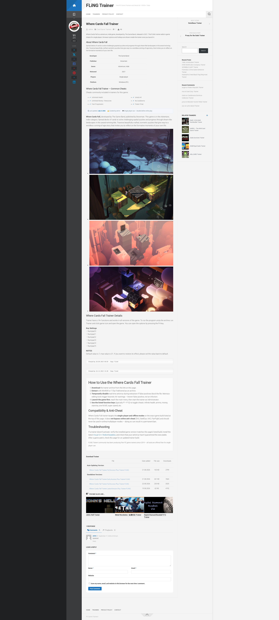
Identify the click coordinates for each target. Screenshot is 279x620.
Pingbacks (110, 530)
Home (88, 14)
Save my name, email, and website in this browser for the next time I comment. (118, 583)
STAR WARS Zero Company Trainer (193, 65)
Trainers (96, 14)
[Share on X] (74, 52)
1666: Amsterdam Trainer (190, 62)
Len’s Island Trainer (193, 106)
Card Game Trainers (104, 29)
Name (90, 568)
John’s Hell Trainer (93, 515)
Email (133, 568)
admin (91, 29)
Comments (94, 530)
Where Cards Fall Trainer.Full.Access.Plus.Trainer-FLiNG (109, 470)
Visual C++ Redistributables (104, 435)
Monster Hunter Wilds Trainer (197, 102)
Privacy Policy (108, 14)
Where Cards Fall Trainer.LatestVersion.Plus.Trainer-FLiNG (110, 489)
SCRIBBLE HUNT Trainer (190, 67)
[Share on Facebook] (74, 62)
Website (91, 575)
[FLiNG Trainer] (74, 5)
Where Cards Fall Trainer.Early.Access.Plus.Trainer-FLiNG (109, 479)
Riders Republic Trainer (195, 87)
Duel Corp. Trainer (192, 91)
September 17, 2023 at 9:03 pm (108, 536)
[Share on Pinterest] (74, 71)
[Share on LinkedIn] (74, 80)
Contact (119, 14)
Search (184, 47)
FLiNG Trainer (100, 5)
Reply (94, 541)
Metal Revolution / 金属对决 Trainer (128, 515)
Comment (92, 553)
